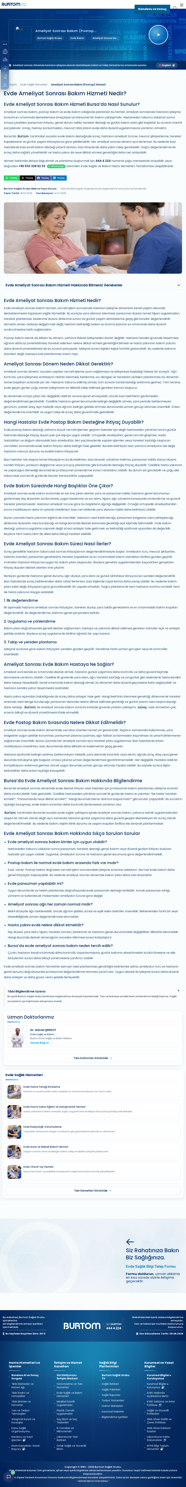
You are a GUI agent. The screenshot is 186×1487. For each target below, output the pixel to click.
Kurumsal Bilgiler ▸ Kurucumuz (158, 1385)
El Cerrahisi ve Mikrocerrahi (65, 1430)
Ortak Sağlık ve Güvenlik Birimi (71, 1447)
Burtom (23, 136)
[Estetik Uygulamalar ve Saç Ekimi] (5, 68)
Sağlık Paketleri (111, 1389)
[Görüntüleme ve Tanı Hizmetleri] (5, 51)
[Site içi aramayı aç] (175, 9)
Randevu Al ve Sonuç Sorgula (25, 1377)
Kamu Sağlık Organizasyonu (20, 1430)
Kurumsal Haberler (113, 1411)
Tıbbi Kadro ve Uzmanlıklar (20, 1394)
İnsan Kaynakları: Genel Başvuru (25, 1447)
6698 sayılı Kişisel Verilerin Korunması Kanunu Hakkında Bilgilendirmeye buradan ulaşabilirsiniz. (60, 1477)
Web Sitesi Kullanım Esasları (159, 1430)
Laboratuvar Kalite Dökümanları (158, 1438)
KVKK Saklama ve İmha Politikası (161, 1403)
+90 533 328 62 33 (32, 166)
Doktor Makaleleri (112, 1406)
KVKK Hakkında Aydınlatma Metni (157, 1394)
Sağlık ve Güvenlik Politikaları (158, 1412)
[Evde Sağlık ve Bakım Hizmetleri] (5, 60)
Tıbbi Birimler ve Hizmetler (21, 1403)
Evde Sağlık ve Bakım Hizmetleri (69, 1394)
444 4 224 (103, 161)
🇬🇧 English (165, 65)
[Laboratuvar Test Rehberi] (5, 76)
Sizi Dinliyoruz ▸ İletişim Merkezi (67, 1377)
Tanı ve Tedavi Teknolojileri (20, 1412)
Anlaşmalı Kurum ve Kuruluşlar (23, 1421)
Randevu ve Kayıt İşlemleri (22, 1438)
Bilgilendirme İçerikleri (115, 1417)
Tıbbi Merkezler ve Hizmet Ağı (22, 1385)
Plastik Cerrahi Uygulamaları (65, 1412)
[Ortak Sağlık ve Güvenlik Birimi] (5, 85)
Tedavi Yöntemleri (113, 1400)
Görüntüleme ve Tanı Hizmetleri (69, 1385)
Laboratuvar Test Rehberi (67, 1438)
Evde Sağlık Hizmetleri (33, 84)
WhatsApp (57, 166)
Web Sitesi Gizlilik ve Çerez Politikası (159, 1421)
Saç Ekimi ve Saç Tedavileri (67, 1421)
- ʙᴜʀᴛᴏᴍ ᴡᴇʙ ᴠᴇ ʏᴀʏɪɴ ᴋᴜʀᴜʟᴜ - (93, 1480)
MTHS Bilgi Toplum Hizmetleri (158, 1447)
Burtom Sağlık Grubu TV (115, 1377)
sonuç (142, 707)
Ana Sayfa (10, 84)
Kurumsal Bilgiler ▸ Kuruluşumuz (159, 1377)
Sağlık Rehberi (110, 1384)
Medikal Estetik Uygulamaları (66, 1403)
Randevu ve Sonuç (152, 9)
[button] (5, 44)
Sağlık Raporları (111, 1395)
